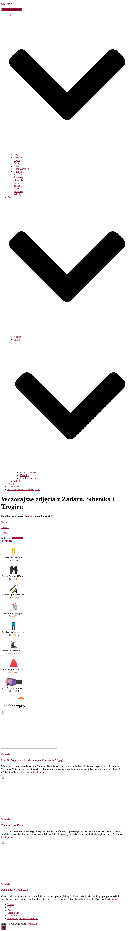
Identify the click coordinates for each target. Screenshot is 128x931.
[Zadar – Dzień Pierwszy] (29, 812)
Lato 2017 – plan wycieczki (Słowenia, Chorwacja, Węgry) (32, 760)
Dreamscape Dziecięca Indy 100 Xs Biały (13, 613)
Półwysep (18, 177)
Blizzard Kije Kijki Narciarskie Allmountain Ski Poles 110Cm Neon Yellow (13, 595)
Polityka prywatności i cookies (22, 918)
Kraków (18, 174)
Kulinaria (12, 915)
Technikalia (13, 486)
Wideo (10, 483)
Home (10, 904)
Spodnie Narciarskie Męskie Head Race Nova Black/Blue (13, 632)
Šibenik (5, 527)
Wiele (16, 188)
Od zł (14, 560)
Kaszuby (24, 475)
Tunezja (18, 185)
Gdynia (17, 166)
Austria (17, 337)
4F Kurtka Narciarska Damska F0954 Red (13, 669)
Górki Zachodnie (22, 169)
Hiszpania (19, 171)
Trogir (4, 532)
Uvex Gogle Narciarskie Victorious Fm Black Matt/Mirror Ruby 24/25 (13, 688)
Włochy (18, 194)
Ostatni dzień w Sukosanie (15, 890)
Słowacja (18, 180)
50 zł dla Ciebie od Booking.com (23, 489)
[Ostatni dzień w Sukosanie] (29, 877)
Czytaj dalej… (40, 772)
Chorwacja (19, 157)
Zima (10, 910)
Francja (17, 163)
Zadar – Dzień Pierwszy (14, 825)
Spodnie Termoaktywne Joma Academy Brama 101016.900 (13, 557)
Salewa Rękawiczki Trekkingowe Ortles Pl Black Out (13, 576)
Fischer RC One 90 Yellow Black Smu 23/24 (13, 651)
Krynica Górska (28, 478)
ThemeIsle (31, 923)
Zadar (4, 522)
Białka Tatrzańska (29, 472)
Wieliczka (18, 191)
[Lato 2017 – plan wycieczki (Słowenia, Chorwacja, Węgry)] (29, 747)
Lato (9, 907)
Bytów (17, 154)
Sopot (17, 183)
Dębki (17, 160)
